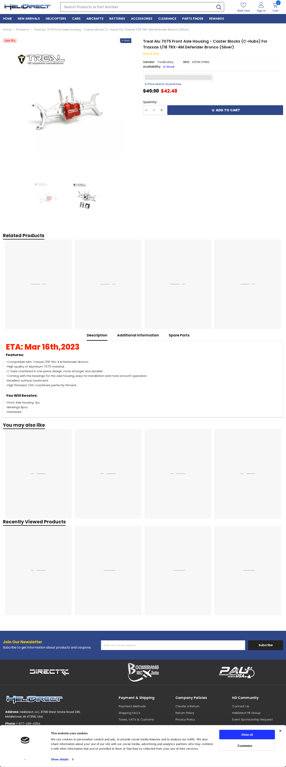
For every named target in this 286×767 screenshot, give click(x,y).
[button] (152, 54)
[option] (67, 102)
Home (7, 29)
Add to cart (228, 110)
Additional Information (138, 335)
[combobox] (137, 7)
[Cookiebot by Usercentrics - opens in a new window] (25, 759)
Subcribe (266, 645)
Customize (245, 745)
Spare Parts (179, 335)
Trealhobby (165, 62)
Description (97, 335)
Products (22, 29)
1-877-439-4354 (28, 723)
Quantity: (150, 102)
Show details (60, 759)
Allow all (247, 734)
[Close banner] (280, 731)
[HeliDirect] (49, 672)
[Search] (142, 7)
